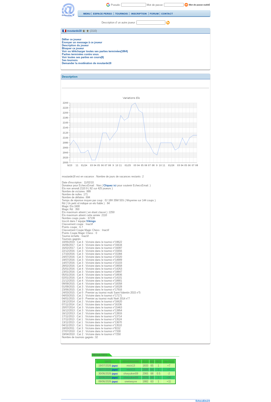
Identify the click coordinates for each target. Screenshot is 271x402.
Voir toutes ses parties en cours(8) (83, 57)
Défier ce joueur (71, 39)
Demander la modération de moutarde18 (86, 63)
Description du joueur (75, 45)
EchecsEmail (68, 10)
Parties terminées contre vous (80, 54)
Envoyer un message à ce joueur (82, 42)
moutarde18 (74, 30)
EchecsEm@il (203, 401)
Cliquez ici (109, 185)
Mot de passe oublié (199, 5)
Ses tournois (70, 60)
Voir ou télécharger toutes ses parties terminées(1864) (95, 51)
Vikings (91, 221)
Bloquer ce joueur (73, 48)
